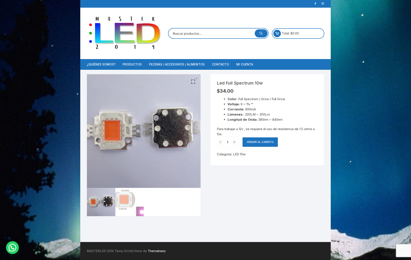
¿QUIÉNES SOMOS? (101, 64)
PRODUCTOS (132, 64)
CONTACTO (220, 64)
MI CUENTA (244, 64)
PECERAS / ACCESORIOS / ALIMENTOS (177, 64)
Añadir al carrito (260, 142)
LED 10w (239, 154)
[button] (193, 82)
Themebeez (157, 251)
